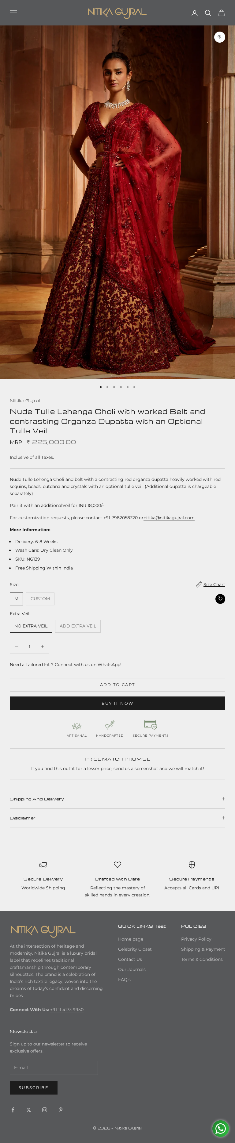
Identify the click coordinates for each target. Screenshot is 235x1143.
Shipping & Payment (203, 949)
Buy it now (117, 703)
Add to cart (117, 684)
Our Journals (132, 969)
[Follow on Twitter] (29, 1110)
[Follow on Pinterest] (61, 1110)
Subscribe (34, 1087)
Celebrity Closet (135, 949)
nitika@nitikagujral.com (169, 517)
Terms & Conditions (202, 959)
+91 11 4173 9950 (67, 1009)
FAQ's (124, 979)
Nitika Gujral (25, 400)
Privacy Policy (196, 939)
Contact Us (130, 959)
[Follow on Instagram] (45, 1110)
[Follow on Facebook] (13, 1110)
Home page (130, 939)
